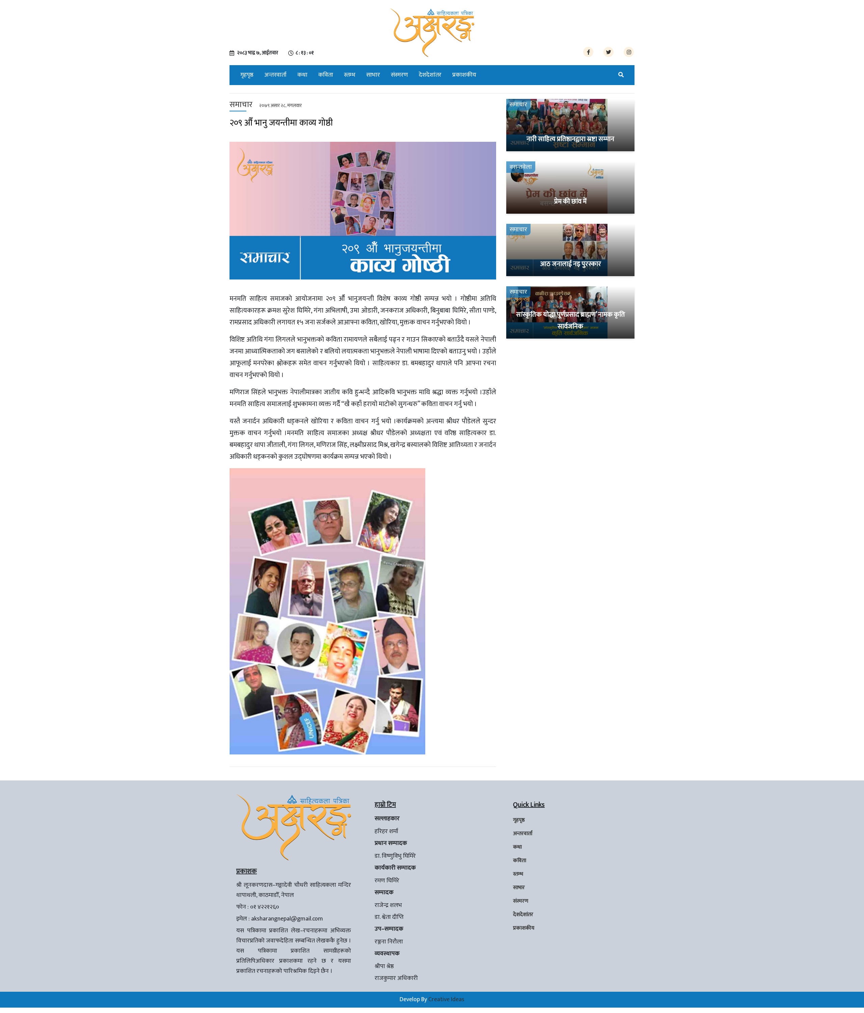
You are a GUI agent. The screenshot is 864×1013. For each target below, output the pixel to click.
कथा (302, 75)
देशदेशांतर (430, 75)
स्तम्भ (349, 75)
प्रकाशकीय (464, 75)
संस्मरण (399, 75)
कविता (325, 75)
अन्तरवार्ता (275, 75)
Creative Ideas (446, 999)
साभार (373, 75)
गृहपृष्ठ (246, 75)
